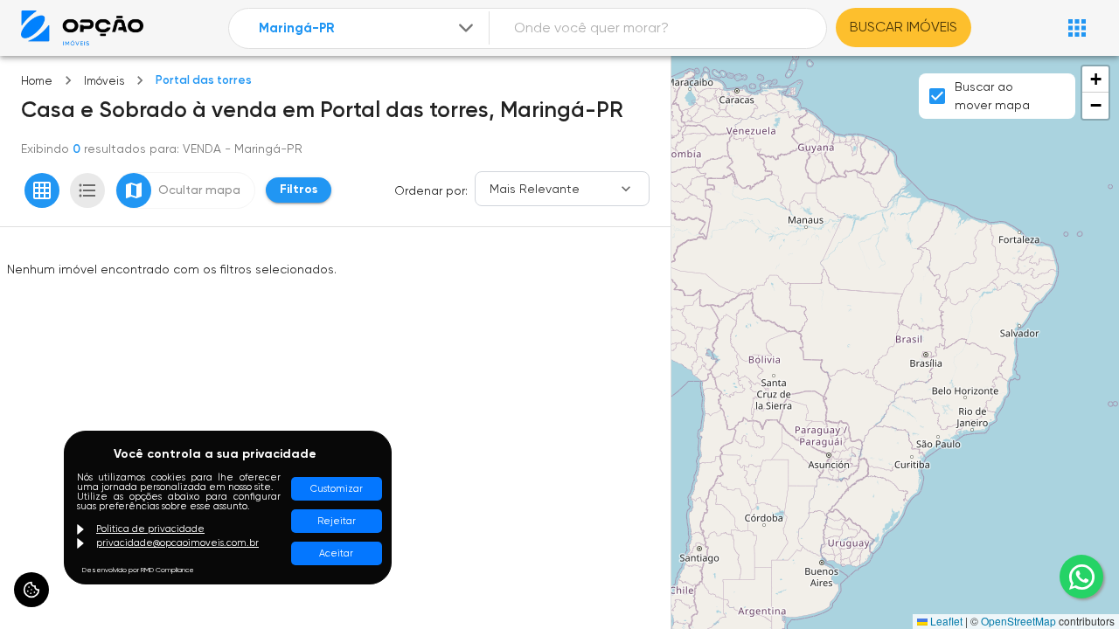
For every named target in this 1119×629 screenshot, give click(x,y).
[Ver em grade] (41, 190)
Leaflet (945, 620)
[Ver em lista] (87, 190)
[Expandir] (466, 28)
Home (36, 80)
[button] (1095, 79)
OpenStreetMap (1018, 620)
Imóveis (104, 80)
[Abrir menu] (1077, 27)
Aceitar (336, 553)
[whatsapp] (1081, 576)
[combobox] (367, 28)
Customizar (336, 488)
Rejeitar (336, 521)
